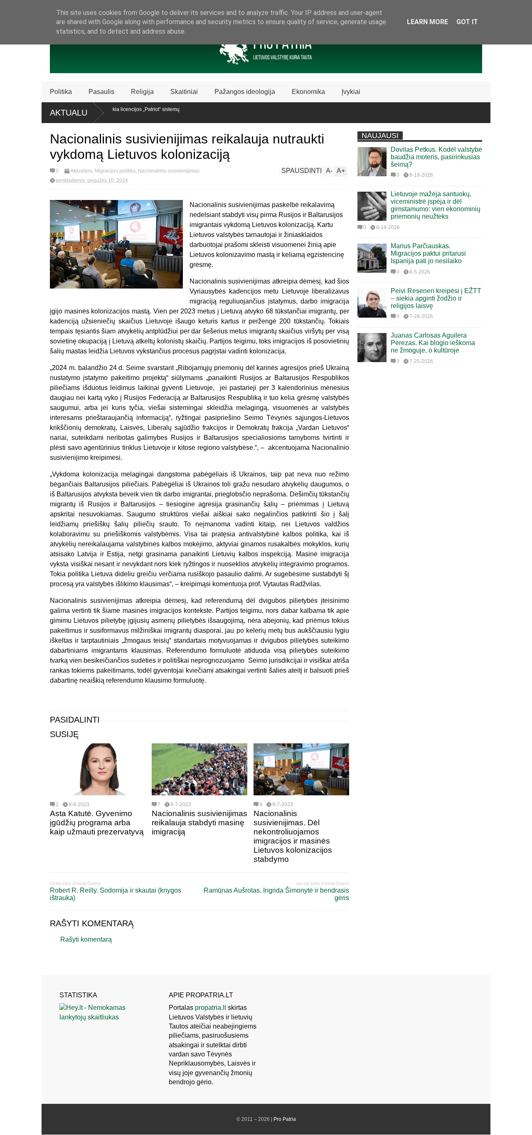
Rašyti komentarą (86, 939)
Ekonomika (308, 91)
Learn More (427, 22)
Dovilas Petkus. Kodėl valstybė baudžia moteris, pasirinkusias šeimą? (436, 157)
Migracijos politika (115, 171)
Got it (467, 22)
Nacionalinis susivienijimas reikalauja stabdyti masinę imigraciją (199, 822)
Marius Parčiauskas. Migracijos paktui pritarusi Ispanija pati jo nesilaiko (428, 253)
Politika (61, 91)
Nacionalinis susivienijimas (169, 171)
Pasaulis (101, 91)
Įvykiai (351, 91)
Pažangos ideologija (244, 91)
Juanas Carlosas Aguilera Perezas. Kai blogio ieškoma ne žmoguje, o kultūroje (433, 343)
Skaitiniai (184, 91)
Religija (142, 91)
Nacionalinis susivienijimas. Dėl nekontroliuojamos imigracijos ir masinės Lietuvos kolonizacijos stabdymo (293, 836)
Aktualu (68, 112)
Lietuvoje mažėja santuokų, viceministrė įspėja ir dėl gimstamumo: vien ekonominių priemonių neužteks (435, 205)
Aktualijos (81, 171)
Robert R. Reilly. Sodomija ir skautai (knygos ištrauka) (115, 894)
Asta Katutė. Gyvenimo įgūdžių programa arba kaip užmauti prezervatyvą (97, 822)
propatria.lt (210, 1007)
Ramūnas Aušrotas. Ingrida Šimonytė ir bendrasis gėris (276, 894)
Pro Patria (284, 1119)
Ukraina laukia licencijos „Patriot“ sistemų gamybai (114, 112)
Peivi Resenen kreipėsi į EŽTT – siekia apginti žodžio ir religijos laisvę (436, 298)
